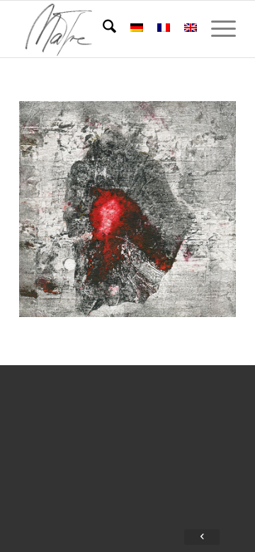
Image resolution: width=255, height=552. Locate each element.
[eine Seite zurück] (202, 537)
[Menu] (216, 29)
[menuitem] (102, 29)
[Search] (102, 29)
